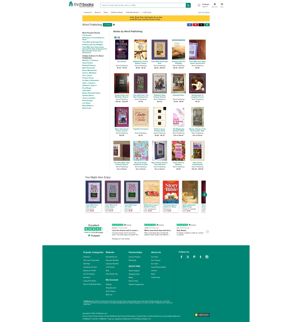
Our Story (154, 257)
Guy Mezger (87, 88)
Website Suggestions (136, 284)
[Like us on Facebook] (181, 257)
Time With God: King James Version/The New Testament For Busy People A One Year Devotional (94, 49)
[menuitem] (205, 4)
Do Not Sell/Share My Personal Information (120, 316)
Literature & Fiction (90, 267)
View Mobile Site (112, 274)
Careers (154, 270)
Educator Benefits (112, 260)
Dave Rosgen (87, 100)
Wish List (109, 295)
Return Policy (133, 281)
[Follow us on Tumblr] (200, 257)
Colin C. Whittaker (89, 73)
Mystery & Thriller (89, 270)
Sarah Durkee (87, 63)
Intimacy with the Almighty (92, 44)
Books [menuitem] (97, 12)
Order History (110, 291)
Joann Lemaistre (88, 98)
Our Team (154, 264)
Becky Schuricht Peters (91, 93)
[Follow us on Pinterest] (194, 257)
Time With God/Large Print (92, 42)
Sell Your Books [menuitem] (204, 12)
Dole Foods (86, 108)
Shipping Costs (134, 274)
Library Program (134, 257)
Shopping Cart (111, 288)
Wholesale (132, 260)
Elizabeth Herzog (88, 65)
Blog (107, 270)
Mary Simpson (87, 105)
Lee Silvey (86, 103)
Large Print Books (89, 281)
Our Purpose (155, 260)
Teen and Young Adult (91, 260)
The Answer (86, 35)
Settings (109, 284)
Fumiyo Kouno (88, 78)
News (153, 274)
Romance (86, 277)
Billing (131, 277)
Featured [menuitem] (87, 12)
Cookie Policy (142, 316)
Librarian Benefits (112, 264)
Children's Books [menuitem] (117, 12)
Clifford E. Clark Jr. (89, 85)
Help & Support (134, 271)
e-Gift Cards (110, 267)
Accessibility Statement (172, 316)
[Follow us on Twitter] (188, 257)
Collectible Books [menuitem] (132, 12)
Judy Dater (86, 90)
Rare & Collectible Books (92, 284)
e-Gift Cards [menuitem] (146, 12)
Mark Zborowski (88, 68)
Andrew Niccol (88, 95)
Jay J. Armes (87, 75)
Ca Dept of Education (90, 80)
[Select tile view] (118, 38)
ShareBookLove (111, 257)
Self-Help (86, 264)
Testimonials (155, 277)
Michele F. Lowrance (90, 60)
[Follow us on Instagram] (207, 257)
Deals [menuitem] (106, 12)
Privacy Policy (98, 316)
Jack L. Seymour (88, 83)
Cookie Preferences (155, 316)
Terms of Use (87, 316)
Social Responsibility (158, 267)
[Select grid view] (115, 38)
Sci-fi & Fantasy (89, 274)
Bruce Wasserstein (89, 70)
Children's (86, 257)
